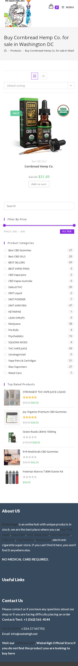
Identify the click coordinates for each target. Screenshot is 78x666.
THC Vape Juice (38, 534)
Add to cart (39, 184)
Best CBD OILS (39, 161)
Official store (25, 643)
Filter (67, 231)
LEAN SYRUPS (16, 318)
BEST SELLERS (16, 262)
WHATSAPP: (11, 628)
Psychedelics (15, 336)
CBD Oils (8, 540)
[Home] (5, 50)
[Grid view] (34, 76)
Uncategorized (17, 354)
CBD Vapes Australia (20, 281)
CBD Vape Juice (17, 275)
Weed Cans (15, 373)
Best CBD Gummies (19, 250)
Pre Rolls (13, 330)
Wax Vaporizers (17, 367)
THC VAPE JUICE (17, 348)
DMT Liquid (15, 293)
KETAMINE (14, 311)
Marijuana (14, 324)
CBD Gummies (60, 534)
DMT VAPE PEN (17, 305)
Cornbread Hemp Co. (39, 166)
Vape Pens (18, 534)
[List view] (43, 76)
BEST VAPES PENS (18, 268)
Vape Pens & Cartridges (22, 360)
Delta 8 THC (15, 287)
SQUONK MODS (17, 342)
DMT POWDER (16, 299)
